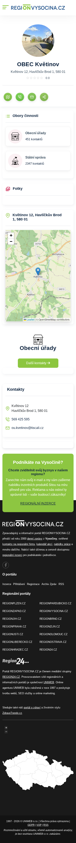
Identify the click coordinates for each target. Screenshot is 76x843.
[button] (38, 271)
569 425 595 (21, 419)
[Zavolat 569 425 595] (20, 97)
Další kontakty (36, 363)
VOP (39, 825)
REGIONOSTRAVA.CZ (53, 641)
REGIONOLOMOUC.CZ (53, 634)
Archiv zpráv (49, 584)
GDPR (31, 825)
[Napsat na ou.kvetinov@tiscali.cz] (32, 97)
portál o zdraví (32, 707)
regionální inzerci (12, 555)
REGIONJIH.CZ (11, 618)
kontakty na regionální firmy (18, 544)
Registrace (33, 584)
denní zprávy (34, 538)
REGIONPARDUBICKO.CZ (55, 603)
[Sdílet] (44, 97)
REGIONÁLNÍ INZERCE (38, 503)
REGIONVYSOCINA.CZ (54, 611)
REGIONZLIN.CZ (50, 626)
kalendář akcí (44, 544)
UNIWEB (49, 682)
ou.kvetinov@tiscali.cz (28, 428)
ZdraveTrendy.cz (12, 713)
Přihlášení (19, 584)
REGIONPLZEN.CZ (14, 603)
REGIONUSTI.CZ (12, 634)
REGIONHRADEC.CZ (15, 649)
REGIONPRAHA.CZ (14, 626)
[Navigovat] (8, 97)
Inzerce (6, 584)
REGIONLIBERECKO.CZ (17, 641)
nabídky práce (62, 544)
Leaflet (30, 319)
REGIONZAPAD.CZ (14, 611)
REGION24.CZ (48, 649)
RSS (61, 584)
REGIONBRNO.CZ (51, 618)
